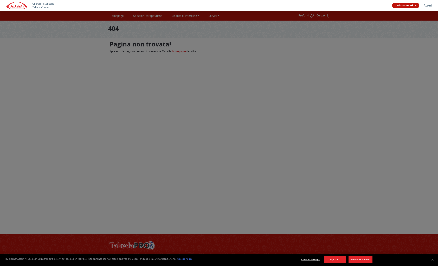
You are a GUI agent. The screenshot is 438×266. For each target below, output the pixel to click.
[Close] (432, 259)
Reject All (335, 259)
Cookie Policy (184, 258)
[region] (219, 260)
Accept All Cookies (360, 259)
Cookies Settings (310, 259)
